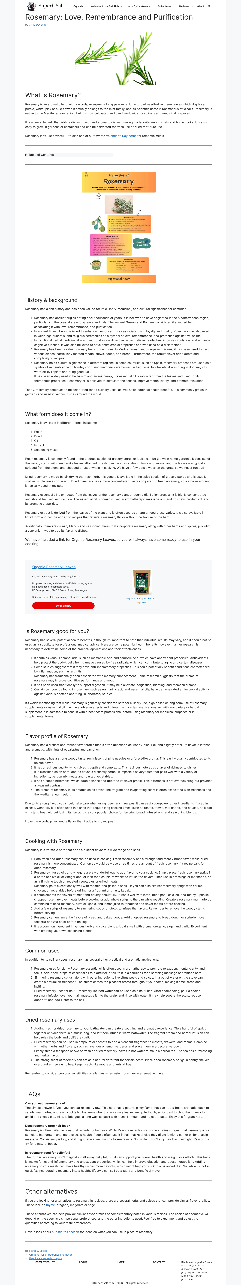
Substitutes (164, 6)
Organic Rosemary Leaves (54, 567)
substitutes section (65, 1232)
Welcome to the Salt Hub (105, 6)
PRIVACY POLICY (45, 1262)
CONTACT (159, 1262)
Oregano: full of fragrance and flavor (50, 1254)
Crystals (78, 6)
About (200, 6)
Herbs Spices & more (138, 6)
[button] (209, 6)
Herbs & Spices (38, 1250)
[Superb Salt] (47, 6)
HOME (121, 1262)
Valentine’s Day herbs (121, 136)
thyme (50, 1205)
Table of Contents (41, 154)
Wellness (184, 6)
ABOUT (83, 1262)
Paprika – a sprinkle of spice (45, 1258)
